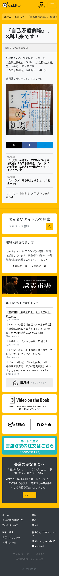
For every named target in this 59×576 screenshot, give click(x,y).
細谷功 (9, 197)
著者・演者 (8, 532)
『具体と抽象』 (14, 62)
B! (45, 145)
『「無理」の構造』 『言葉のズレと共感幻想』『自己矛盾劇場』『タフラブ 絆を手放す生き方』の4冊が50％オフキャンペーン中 (28, 163)
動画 (34, 520)
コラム (35, 525)
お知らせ (24, 193)
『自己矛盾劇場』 (16, 70)
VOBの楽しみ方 (10, 525)
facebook (39, 546)
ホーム (5, 515)
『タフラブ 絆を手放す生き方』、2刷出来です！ (28, 180)
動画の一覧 (40, 266)
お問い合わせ (9, 542)
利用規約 (40, 554)
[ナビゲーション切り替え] (52, 5)
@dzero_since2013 (44, 541)
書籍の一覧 (20, 266)
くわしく (43, 259)
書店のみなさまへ (11, 537)
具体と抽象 (43, 193)
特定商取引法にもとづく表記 (29, 559)
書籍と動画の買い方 (12, 520)
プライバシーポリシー (23, 554)
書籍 (34, 515)
